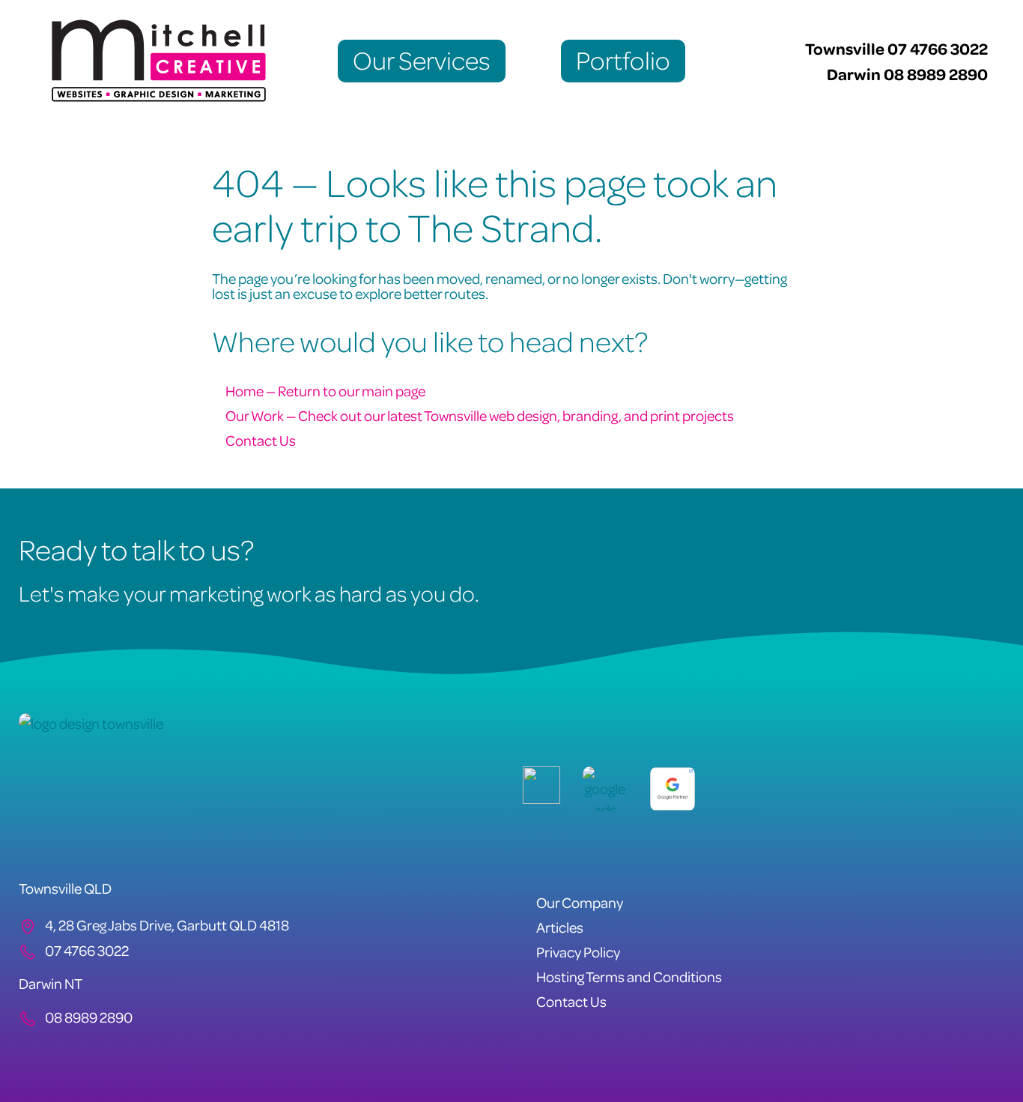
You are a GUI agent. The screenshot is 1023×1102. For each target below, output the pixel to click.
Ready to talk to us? (136, 548)
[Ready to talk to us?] (989, 567)
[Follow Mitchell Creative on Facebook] (32, 1054)
